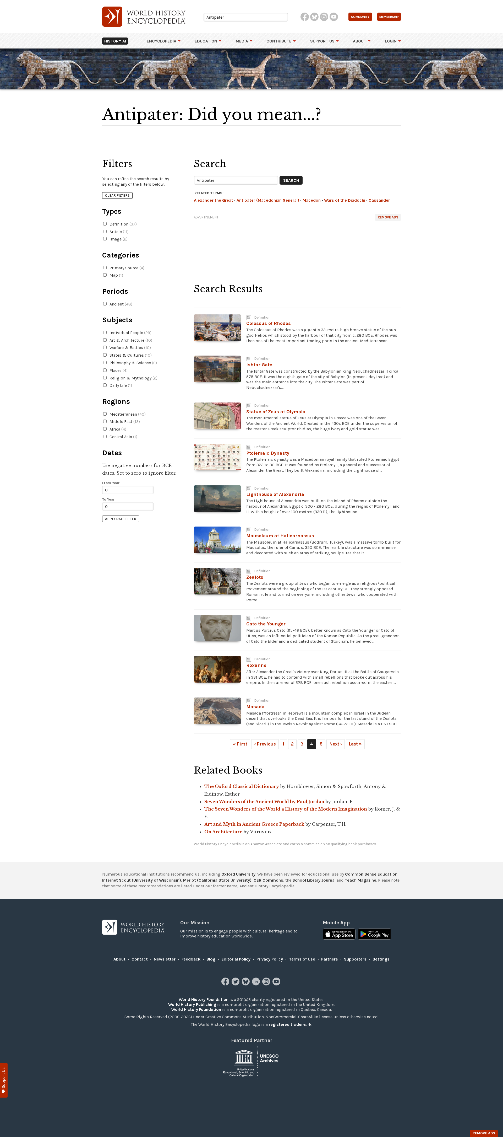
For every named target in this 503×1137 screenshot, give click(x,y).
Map (115, 275)
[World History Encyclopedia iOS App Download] (339, 935)
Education (206, 41)
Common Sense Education (371, 874)
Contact (140, 959)
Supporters (355, 959)
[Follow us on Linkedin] (256, 984)
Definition (122, 224)
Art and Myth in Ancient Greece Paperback (254, 824)
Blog (210, 959)
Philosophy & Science (132, 362)
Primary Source (126, 267)
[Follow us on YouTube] (277, 984)
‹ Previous (265, 744)
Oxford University (238, 874)
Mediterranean (127, 414)
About (359, 41)
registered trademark (290, 1024)
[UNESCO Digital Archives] (251, 1062)
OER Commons (268, 880)
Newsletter (165, 959)
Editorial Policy (235, 959)
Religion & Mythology (132, 378)
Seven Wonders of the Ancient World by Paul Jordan (264, 801)
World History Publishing (192, 1004)
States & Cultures (130, 355)
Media (242, 41)
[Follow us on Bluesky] (246, 984)
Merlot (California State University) (217, 880)
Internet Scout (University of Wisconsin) (141, 880)
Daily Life (120, 385)
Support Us (322, 41)
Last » (355, 744)
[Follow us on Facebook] (226, 984)
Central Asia (122, 436)
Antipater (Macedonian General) (268, 200)
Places (118, 370)
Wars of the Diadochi (344, 200)
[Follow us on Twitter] (236, 984)
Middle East (124, 421)
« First (240, 744)
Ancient (120, 304)
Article (118, 231)
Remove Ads (388, 217)
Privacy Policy (269, 959)
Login (391, 41)
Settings (381, 959)
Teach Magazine (360, 880)
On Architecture (223, 831)
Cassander (379, 200)
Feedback (191, 959)
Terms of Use (302, 959)
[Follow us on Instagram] (266, 984)
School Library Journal (314, 880)
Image (118, 239)
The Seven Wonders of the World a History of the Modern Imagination (285, 809)
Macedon (312, 200)
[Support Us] (4, 1080)
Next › (335, 744)
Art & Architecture (130, 340)
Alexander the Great (213, 200)
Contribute (279, 41)
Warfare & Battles (129, 347)
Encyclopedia (161, 41)
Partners (329, 959)
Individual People (129, 332)
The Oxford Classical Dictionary (241, 786)
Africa (117, 429)
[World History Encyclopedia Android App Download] (374, 935)
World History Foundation (203, 999)
